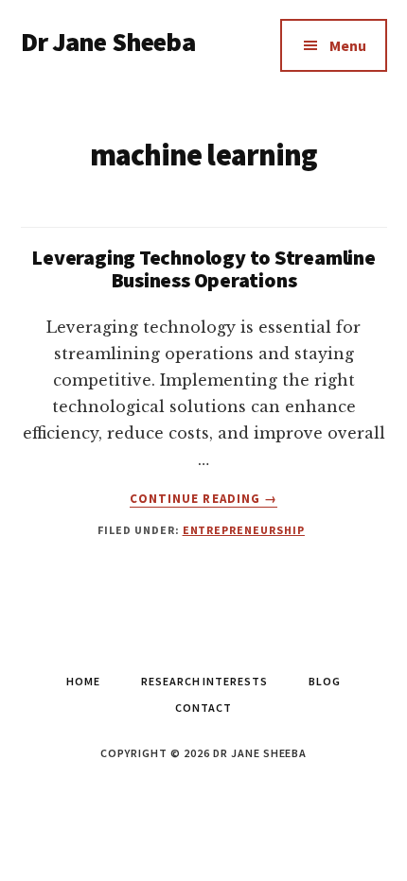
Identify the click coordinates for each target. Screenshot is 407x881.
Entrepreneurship (244, 530)
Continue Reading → (203, 499)
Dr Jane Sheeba (108, 42)
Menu (347, 45)
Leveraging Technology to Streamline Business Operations (203, 268)
